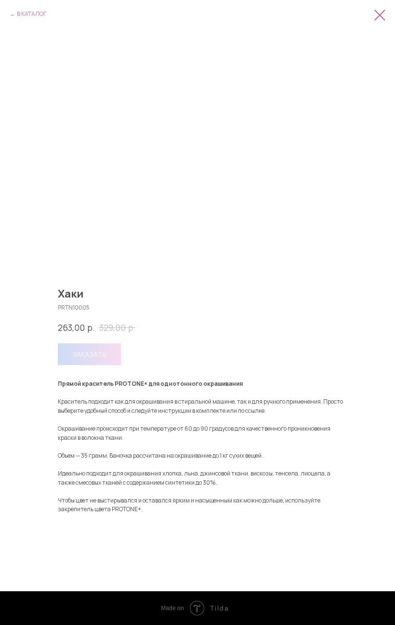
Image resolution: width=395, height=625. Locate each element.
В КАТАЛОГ (32, 14)
